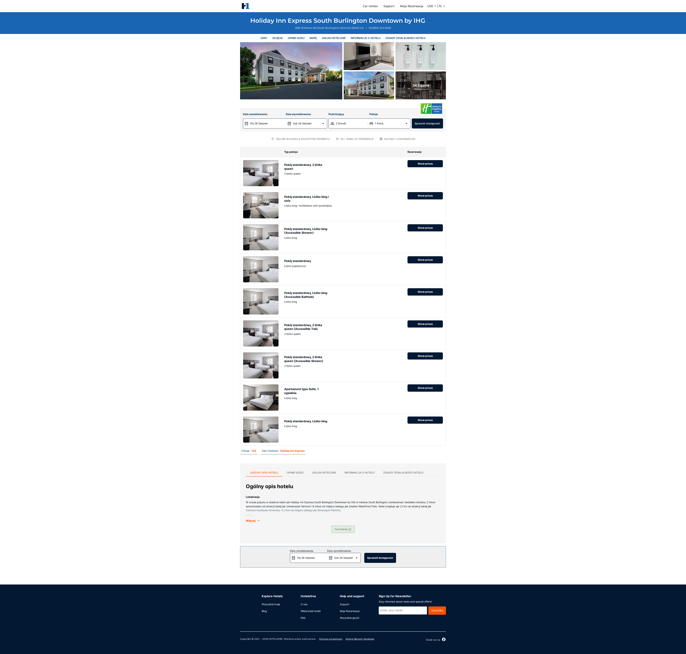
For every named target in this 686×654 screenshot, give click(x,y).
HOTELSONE (275, 639)
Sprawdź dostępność (427, 123)
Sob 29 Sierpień (302, 123)
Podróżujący (336, 114)
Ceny (263, 37)
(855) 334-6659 (381, 27)
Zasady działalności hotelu (405, 37)
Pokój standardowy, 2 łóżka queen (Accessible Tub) (303, 327)
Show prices (425, 163)
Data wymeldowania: (298, 114)
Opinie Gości (296, 37)
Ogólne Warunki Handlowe (360, 639)
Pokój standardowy (297, 261)
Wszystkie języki (349, 617)
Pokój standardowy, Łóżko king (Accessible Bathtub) (305, 295)
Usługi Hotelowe (334, 37)
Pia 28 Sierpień (259, 123)
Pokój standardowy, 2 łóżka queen (303, 166)
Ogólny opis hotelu (264, 472)
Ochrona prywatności (330, 639)
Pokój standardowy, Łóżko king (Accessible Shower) (305, 231)
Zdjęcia (277, 37)
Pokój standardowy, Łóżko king (305, 421)
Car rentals (370, 6)
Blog (264, 611)
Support (388, 6)
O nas (304, 604)
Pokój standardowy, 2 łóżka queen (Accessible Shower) (303, 359)
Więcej (250, 520)
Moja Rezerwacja (411, 6)
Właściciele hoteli (310, 611)
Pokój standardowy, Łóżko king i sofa (306, 198)
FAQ (303, 617)
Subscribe (437, 610)
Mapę (313, 37)
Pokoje (373, 114)
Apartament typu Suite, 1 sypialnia (301, 391)
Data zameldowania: (255, 114)
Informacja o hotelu (360, 472)
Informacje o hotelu (365, 37)
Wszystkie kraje (271, 604)
